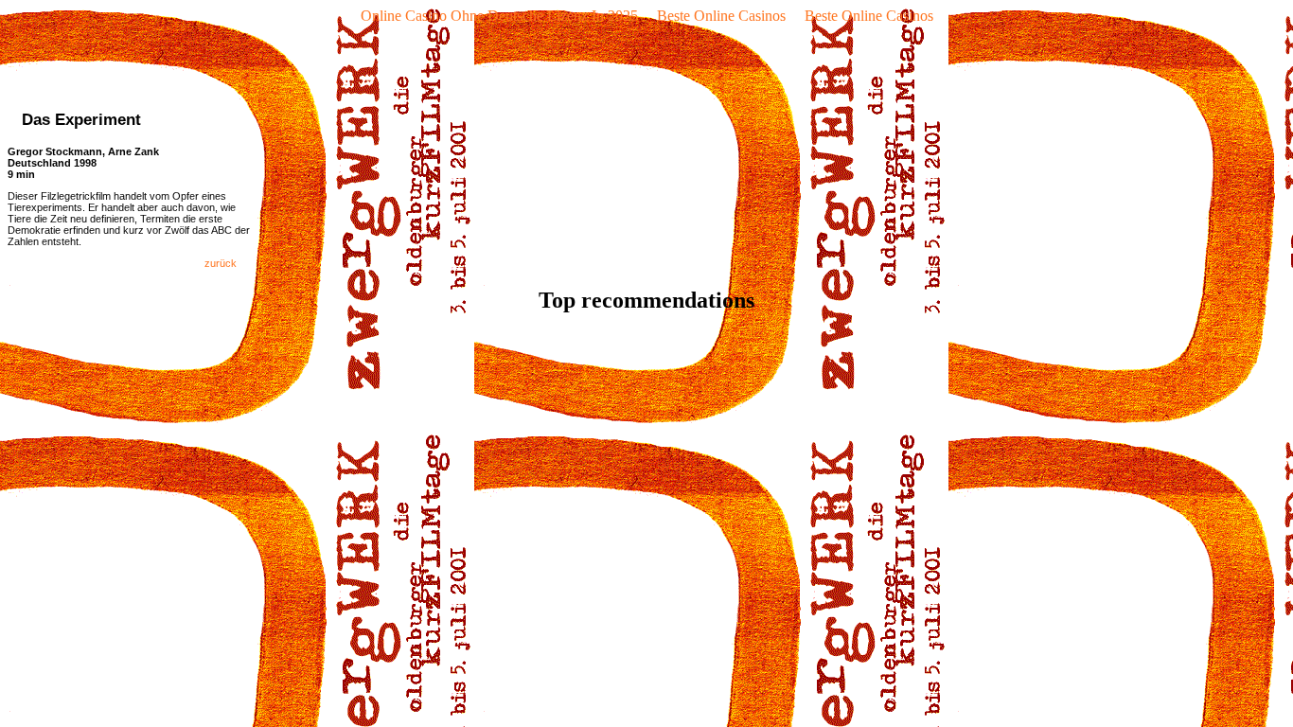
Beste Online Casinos (721, 16)
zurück (229, 263)
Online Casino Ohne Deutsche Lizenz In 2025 (499, 16)
